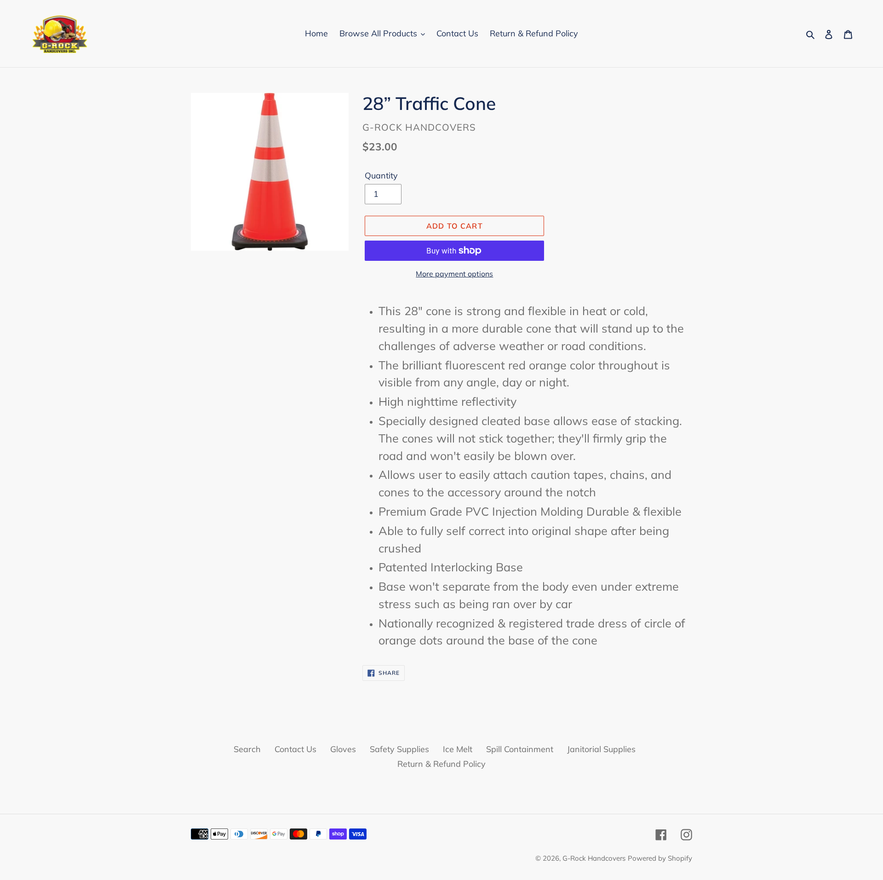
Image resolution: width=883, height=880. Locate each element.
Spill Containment (519, 749)
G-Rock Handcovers (593, 858)
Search (247, 749)
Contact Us (295, 749)
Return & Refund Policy (441, 764)
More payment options (454, 273)
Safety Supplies (399, 749)
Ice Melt (457, 749)
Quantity (381, 175)
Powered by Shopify (660, 858)
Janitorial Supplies (601, 749)
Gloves (343, 749)
